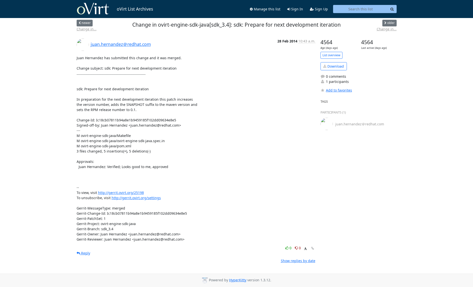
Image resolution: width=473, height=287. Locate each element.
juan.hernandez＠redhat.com (121, 44)
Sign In (296, 9)
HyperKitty (237, 280)
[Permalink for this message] (312, 248)
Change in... (87, 29)
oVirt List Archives (135, 9)
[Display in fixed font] (305, 248)
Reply (85, 253)
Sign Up (321, 9)
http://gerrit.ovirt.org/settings (136, 197)
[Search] (392, 9)
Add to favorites (339, 90)
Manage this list (266, 9)
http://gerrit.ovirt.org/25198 (121, 192)
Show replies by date (298, 260)
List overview (331, 55)
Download (335, 66)
